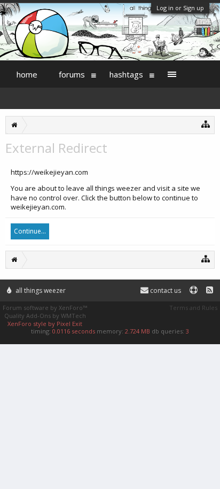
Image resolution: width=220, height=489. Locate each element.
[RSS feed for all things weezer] (209, 290)
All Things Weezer (40, 290)
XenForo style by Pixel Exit (44, 324)
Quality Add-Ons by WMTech (45, 316)
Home (27, 74)
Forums (72, 74)
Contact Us (164, 290)
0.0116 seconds (73, 331)
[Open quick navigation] (205, 124)
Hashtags (126, 74)
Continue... (30, 231)
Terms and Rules (193, 308)
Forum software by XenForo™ (45, 308)
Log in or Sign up (180, 8)
